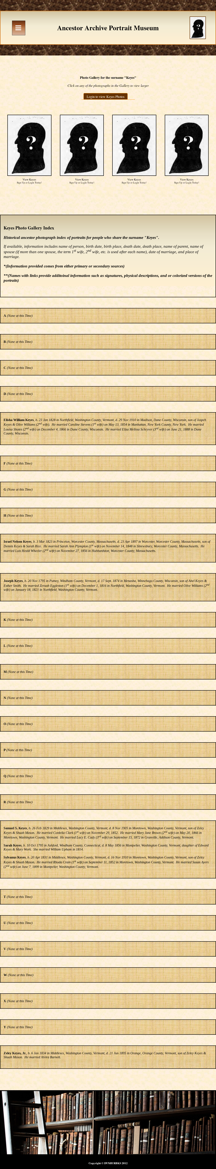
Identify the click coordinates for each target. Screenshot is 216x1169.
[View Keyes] (29, 145)
